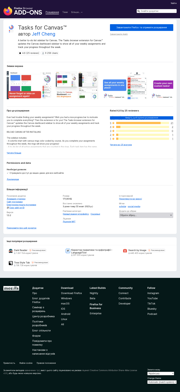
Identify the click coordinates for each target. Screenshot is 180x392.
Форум (36, 335)
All (62, 324)
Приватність (9, 363)
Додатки (37, 287)
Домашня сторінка (16, 199)
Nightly (94, 293)
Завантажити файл (119, 34)
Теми (65, 12)
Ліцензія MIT (69, 221)
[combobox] (157, 11)
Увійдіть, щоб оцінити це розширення (141, 118)
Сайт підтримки (15, 202)
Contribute (125, 298)
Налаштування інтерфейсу (76, 214)
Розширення (52, 12)
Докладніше (13, 179)
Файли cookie (25, 363)
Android (65, 313)
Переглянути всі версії (130, 199)
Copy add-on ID (16, 207)
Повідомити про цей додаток (21, 228)
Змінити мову (153, 369)
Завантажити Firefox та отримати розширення (141, 27)
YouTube (152, 298)
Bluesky (152, 308)
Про (34, 293)
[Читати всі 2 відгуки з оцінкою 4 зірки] (142, 127)
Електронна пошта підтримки (21, 205)
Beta (92, 298)
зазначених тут (32, 370)
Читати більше (14, 153)
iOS (63, 308)
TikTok (151, 303)
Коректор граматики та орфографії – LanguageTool (91, 251)
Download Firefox (71, 293)
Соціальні (95, 214)
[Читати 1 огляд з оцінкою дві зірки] (142, 135)
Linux (64, 319)
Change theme (154, 378)
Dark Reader (20, 250)
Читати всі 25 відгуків (121, 145)
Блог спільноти (41, 330)
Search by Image (137, 250)
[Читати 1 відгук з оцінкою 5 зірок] (142, 123)
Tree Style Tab (22, 262)
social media (134, 206)
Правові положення (46, 363)
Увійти (174, 3)
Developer (124, 303)
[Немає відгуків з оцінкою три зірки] (142, 131)
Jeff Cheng (43, 34)
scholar (122, 206)
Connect (124, 293)
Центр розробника (43, 316)
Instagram (153, 293)
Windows (66, 298)
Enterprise (95, 313)
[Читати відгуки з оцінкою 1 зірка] (142, 139)
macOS (65, 303)
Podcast (152, 313)
